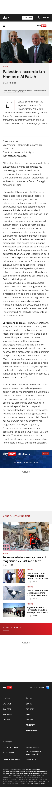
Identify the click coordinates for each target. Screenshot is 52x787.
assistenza (36, 773)
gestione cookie (10, 747)
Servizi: (29, 698)
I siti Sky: (6, 698)
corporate (31, 760)
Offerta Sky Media (11, 760)
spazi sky (30, 725)
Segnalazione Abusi (38, 783)
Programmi (31, 730)
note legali (8, 753)
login (46, 18)
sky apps (30, 709)
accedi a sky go (37, 687)
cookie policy (32, 747)
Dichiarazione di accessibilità (33, 753)
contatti (45, 773)
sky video (7, 714)
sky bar (29, 720)
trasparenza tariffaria (24, 773)
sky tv (29, 704)
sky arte (7, 720)
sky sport (7, 704)
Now (28, 714)
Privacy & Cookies (19, 771)
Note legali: (7, 741)
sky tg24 (7, 709)
